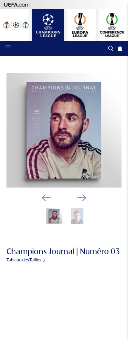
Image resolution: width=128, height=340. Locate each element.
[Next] (82, 198)
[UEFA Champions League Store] (48, 25)
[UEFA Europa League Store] (80, 25)
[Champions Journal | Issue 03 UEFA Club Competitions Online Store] (63, 130)
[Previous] (46, 198)
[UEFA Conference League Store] (112, 25)
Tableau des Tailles (24, 259)
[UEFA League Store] (16, 25)
